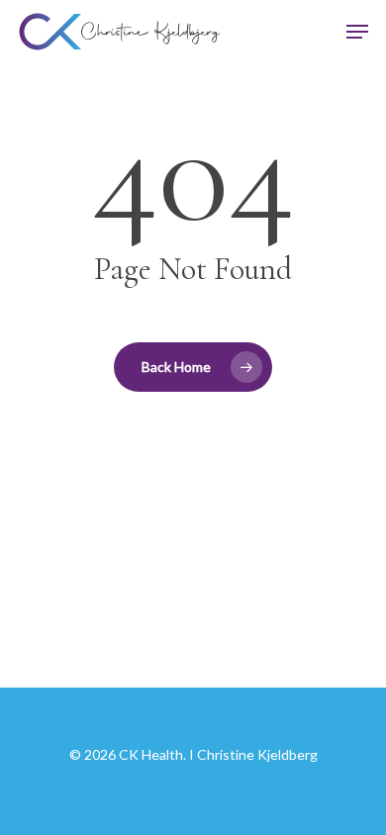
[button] (357, 32)
